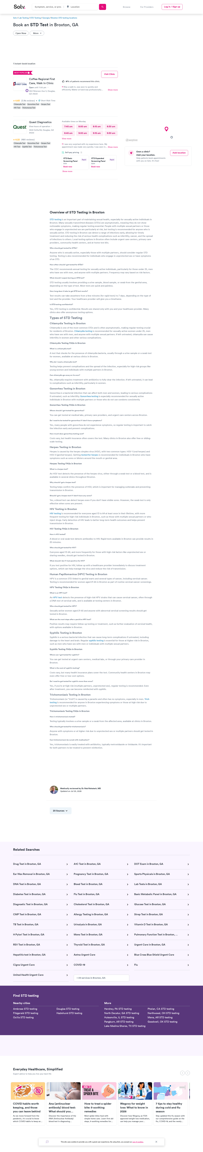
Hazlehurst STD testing (69, 1013)
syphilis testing (96, 640)
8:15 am (97, 126)
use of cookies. (137, 1142)
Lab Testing (24, 18)
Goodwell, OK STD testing (162, 1021)
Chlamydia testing (83, 331)
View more (66, 138)
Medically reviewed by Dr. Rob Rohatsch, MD (80, 788)
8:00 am (82, 126)
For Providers (146, 7)
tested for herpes (89, 454)
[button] (171, 137)
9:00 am (82, 133)
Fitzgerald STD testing (25, 1013)
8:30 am (111, 126)
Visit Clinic (109, 74)
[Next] (187, 1073)
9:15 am (97, 133)
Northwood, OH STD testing (163, 1013)
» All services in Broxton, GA (91, 977)
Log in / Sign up (172, 6)
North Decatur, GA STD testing (121, 1013)
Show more (113, 90)
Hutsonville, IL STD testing (119, 1017)
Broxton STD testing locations (64, 18)
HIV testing (55, 513)
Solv (15, 18)
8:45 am (68, 133)
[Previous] (182, 1073)
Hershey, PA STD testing (118, 1008)
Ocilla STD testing (23, 1017)
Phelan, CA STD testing (161, 1008)
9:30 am (111, 133)
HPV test (57, 597)
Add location (179, 152)
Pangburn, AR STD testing (118, 1021)
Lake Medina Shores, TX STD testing (124, 1026)
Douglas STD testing (67, 1008)
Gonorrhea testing (89, 396)
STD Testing (35, 18)
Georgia (45, 18)
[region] (159, 101)
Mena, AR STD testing (160, 1017)
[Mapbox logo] (132, 140)
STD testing (55, 219)
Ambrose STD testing (25, 1008)
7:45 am (68, 126)
